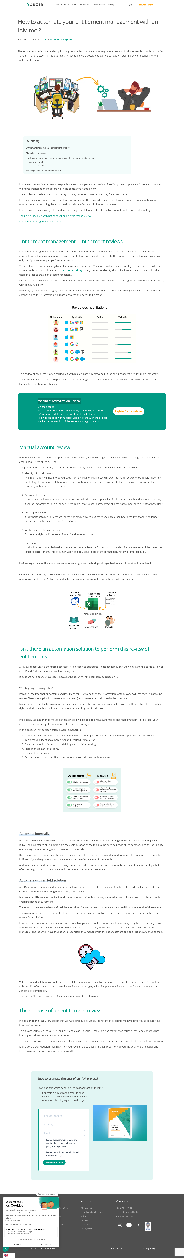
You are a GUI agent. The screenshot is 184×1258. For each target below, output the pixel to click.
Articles (43, 39)
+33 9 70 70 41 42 (124, 1208)
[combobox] (9, 1255)
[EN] (9, 1255)
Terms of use (116, 1248)
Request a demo (145, 4)
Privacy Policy (149, 1248)
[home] (35, 4)
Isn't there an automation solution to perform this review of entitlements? (60, 158)
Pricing (111, 4)
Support (84, 1220)
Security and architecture (92, 1212)
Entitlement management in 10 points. (41, 221)
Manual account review (36, 153)
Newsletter (85, 1224)
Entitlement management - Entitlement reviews (48, 147)
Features (72, 4)
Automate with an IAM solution (40, 166)
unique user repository (69, 270)
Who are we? (86, 1208)
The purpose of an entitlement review (43, 170)
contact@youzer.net (125, 1216)
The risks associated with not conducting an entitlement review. (55, 215)
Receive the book (54, 1162)
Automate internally (36, 162)
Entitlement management (61, 39)
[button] (60, 4)
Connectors (84, 4)
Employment (86, 1228)
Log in (129, 4)
